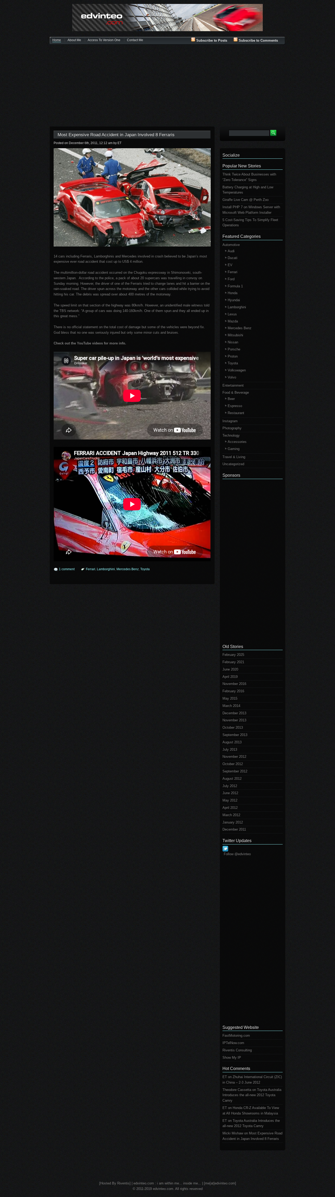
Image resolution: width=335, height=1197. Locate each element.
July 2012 (229, 786)
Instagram (230, 421)
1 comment (67, 569)
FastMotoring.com (236, 1035)
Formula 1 (235, 286)
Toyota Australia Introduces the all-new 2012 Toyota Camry (251, 1095)
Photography (232, 428)
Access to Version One (104, 40)
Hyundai (234, 300)
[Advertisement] (167, 86)
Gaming (233, 449)
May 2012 (229, 800)
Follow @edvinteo (237, 854)
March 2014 (231, 706)
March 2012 (231, 815)
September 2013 (234, 735)
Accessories (237, 442)
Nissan (233, 342)
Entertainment (233, 385)
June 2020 (230, 669)
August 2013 (232, 742)
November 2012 (234, 757)
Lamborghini (106, 569)
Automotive (231, 245)
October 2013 (232, 727)
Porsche (234, 349)
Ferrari (90, 569)
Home (56, 40)
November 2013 (234, 720)
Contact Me (135, 40)
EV (230, 265)
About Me (74, 40)
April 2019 (230, 677)
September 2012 (234, 771)
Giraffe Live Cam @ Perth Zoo (245, 200)
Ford (231, 279)
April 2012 (230, 808)
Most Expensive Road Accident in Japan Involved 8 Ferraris (116, 134)
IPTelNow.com (233, 1043)
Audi (231, 251)
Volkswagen (237, 370)
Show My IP (231, 1057)
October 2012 (232, 764)
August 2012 (232, 779)
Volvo (232, 377)
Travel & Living (233, 457)
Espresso (235, 406)
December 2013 (234, 713)
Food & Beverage (235, 392)
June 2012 (230, 793)
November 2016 (234, 684)
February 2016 (233, 691)
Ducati (232, 258)
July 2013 (229, 749)
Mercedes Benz (127, 569)
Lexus (232, 314)
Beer (231, 399)
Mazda (233, 321)
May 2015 (229, 698)
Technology (231, 435)
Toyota (145, 569)
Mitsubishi (235, 335)
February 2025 (233, 655)
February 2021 (233, 662)
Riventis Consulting (237, 1050)
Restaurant (236, 413)
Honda (232, 293)
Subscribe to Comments (258, 40)
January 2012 (232, 822)
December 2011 (234, 829)
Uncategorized (233, 464)
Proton (233, 356)
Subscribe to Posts (211, 40)
